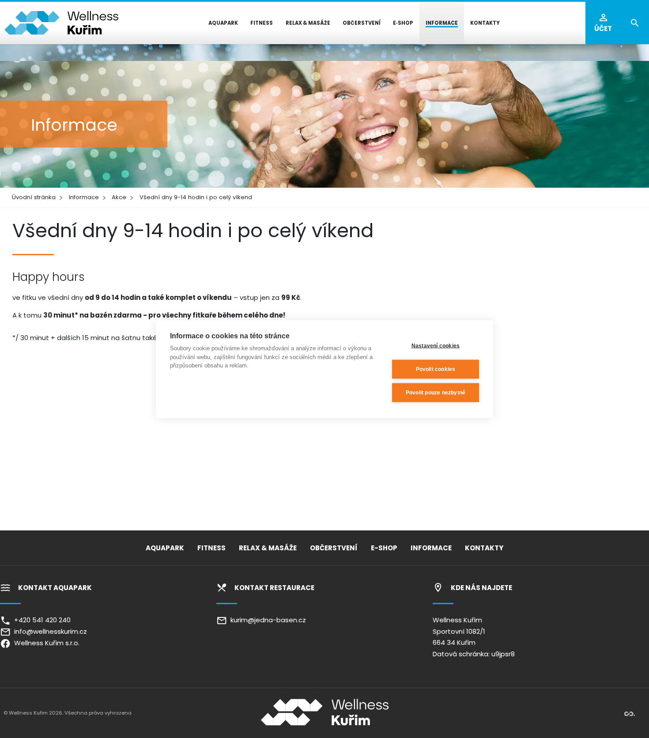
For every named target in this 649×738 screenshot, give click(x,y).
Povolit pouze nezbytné (435, 393)
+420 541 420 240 (41, 619)
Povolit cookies (436, 369)
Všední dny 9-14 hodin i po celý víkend (196, 197)
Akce (119, 197)
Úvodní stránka (34, 197)
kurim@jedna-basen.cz (266, 619)
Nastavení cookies (435, 346)
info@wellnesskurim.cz (49, 631)
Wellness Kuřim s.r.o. (45, 642)
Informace (84, 197)
